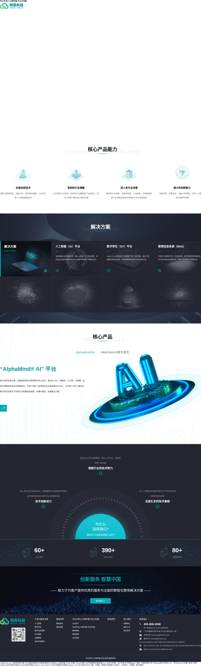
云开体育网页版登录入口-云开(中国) (100, 663)
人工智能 (38, 624)
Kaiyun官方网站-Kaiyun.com (32, 665)
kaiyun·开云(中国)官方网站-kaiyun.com (61, 665)
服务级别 (59, 624)
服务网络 (59, 627)
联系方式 (126, 627)
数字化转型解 (40, 631)
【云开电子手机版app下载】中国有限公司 (134, 663)
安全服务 (38, 634)
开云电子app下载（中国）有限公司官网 (96, 665)
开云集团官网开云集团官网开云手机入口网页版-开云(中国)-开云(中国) (55, 663)
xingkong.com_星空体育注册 (12, 663)
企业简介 (75, 624)
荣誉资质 (75, 634)
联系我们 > (100, 601)
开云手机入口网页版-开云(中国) (83, 627)
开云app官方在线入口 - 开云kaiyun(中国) (170, 663)
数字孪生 (38, 627)
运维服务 (38, 638)
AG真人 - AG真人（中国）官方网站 (128, 665)
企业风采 (75, 638)
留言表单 (126, 631)
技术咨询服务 (40, 641)
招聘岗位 (126, 624)
